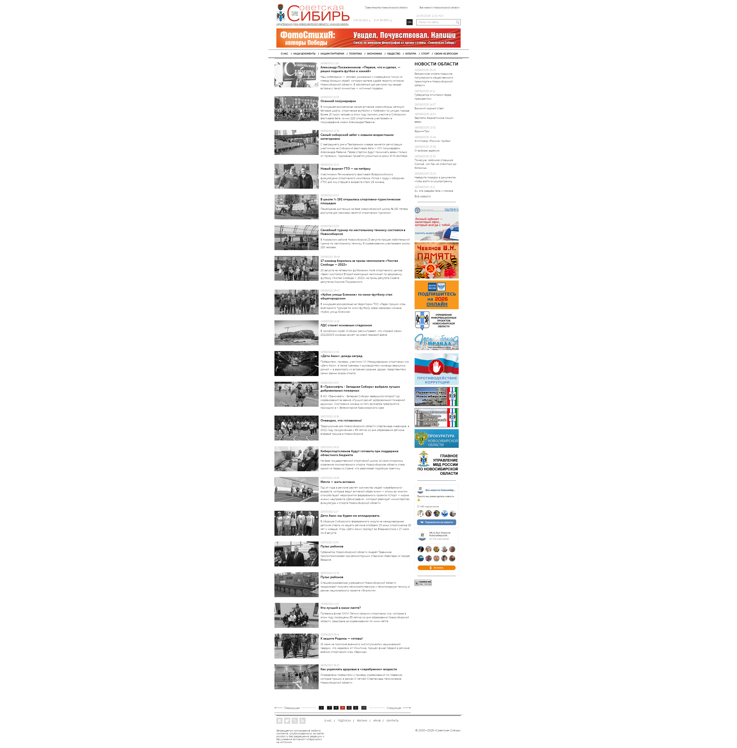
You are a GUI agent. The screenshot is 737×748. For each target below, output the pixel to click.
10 (349, 708)
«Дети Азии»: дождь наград (341, 356)
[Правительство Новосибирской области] (437, 405)
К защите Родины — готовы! (342, 638)
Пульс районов (332, 546)
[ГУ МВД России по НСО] (437, 474)
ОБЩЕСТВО (393, 53)
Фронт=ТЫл (422, 131)
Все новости (423, 196)
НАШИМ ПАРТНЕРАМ (332, 53)
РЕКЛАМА (362, 721)
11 (356, 708)
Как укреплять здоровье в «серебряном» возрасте (359, 669)
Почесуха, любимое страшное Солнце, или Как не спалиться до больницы (435, 164)
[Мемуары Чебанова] (437, 277)
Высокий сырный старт (429, 108)
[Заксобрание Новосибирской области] (437, 426)
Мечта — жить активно (338, 482)
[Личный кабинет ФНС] (437, 239)
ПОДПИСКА (344, 721)
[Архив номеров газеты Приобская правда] (437, 350)
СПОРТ (425, 53)
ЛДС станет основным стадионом (346, 325)
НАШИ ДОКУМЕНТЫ (304, 53)
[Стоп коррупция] (437, 384)
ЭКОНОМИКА (374, 53)
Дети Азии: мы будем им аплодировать (350, 515)
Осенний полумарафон (338, 101)
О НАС (284, 53)
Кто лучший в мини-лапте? (341, 608)
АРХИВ (376, 721)
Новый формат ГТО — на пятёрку (346, 168)
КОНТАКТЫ (392, 721)
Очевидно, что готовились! (341, 420)
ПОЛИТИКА (355, 53)
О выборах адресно (427, 150)
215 (364, 708)
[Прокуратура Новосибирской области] (437, 446)
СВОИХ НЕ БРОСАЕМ (446, 53)
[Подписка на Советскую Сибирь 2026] (437, 308)
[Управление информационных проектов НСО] (437, 329)
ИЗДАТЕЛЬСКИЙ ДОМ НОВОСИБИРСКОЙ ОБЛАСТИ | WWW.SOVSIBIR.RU (314, 13)
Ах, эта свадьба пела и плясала (434, 190)
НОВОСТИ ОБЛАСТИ (436, 64)
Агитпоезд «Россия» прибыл (432, 141)
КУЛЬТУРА (410, 53)
